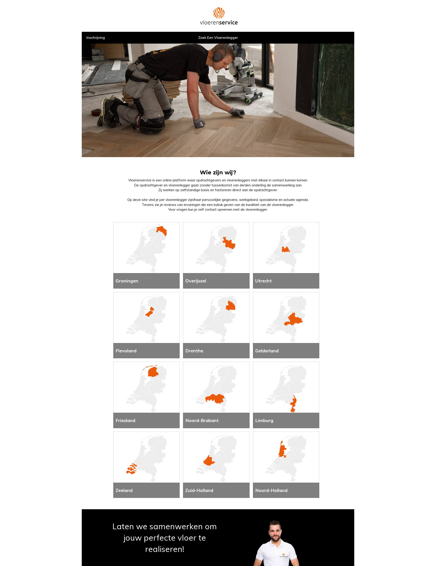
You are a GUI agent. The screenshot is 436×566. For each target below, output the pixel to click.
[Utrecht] (286, 255)
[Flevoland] (146, 325)
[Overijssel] (216, 255)
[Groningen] (146, 255)
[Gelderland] (286, 325)
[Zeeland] (146, 464)
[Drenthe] (216, 325)
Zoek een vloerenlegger (218, 37)
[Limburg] (286, 394)
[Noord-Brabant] (216, 394)
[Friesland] (146, 394)
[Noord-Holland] (286, 464)
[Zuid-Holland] (216, 464)
